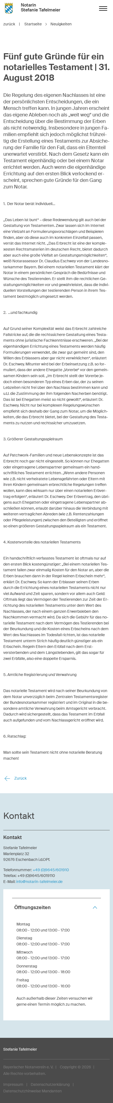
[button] (56, 907)
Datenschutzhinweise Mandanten (32, 1091)
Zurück (20, 778)
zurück (11, 24)
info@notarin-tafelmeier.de (39, 881)
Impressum (13, 1084)
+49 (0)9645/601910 (51, 869)
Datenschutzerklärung (50, 1084)
